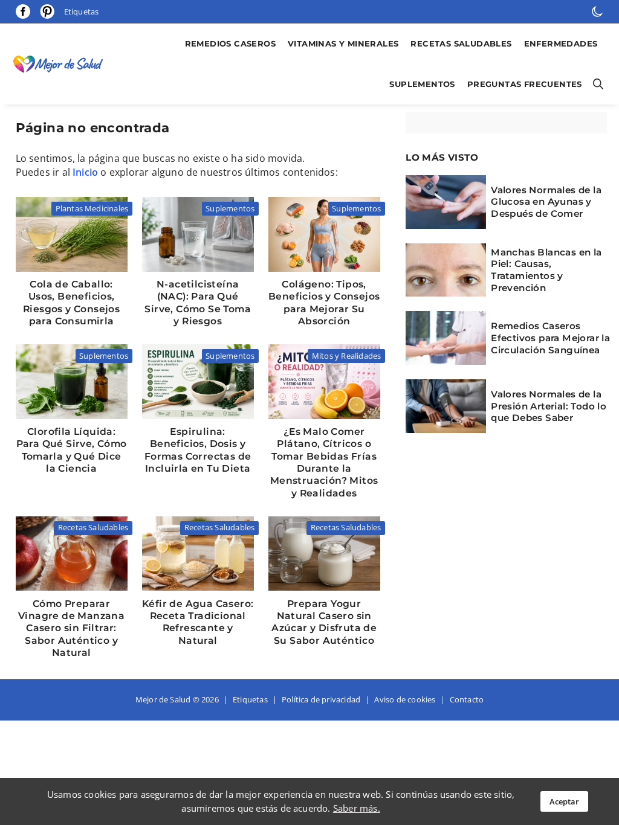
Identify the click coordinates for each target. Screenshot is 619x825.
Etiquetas (81, 11)
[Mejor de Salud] (61, 64)
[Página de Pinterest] (47, 11)
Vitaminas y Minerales (343, 43)
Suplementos (422, 84)
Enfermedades (561, 43)
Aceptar (564, 801)
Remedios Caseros (230, 43)
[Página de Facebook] (23, 11)
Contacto (467, 699)
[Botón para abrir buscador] (596, 84)
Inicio (85, 172)
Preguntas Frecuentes (524, 84)
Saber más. (356, 808)
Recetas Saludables (460, 43)
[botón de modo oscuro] (597, 11)
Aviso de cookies (404, 699)
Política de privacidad (321, 699)
